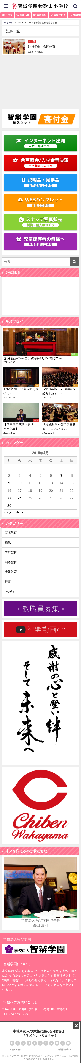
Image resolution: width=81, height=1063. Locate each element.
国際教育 (11, 562)
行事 (8, 581)
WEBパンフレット (44, 202)
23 (9, 498)
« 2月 (8, 512)
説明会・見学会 (43, 182)
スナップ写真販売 (44, 222)
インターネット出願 (44, 143)
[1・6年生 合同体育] (40, 46)
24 (20, 498)
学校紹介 (41, 15)
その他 (9, 591)
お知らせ (24, 15)
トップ (8, 15)
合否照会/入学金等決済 (44, 162)
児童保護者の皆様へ (44, 241)
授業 (8, 542)
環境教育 (11, 532)
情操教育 (11, 552)
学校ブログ (59, 15)
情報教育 (11, 571)
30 (9, 505)
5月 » (19, 512)
